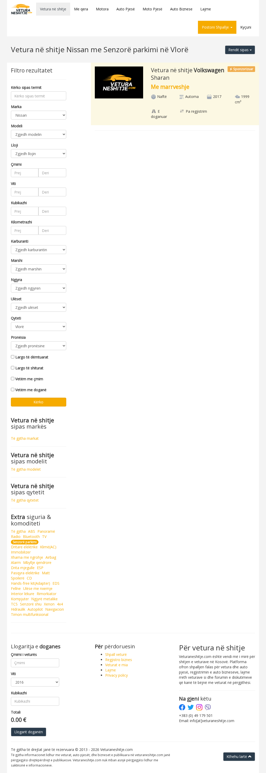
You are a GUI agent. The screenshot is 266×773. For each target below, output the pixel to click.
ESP (40, 567)
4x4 (60, 604)
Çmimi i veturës (24, 654)
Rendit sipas (239, 49)
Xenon (49, 604)
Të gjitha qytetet (25, 500)
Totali (16, 712)
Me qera (81, 8)
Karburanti (19, 241)
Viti (13, 183)
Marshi (16, 260)
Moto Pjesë (152, 8)
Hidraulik (18, 609)
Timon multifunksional (29, 614)
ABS (31, 531)
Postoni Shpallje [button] (216, 27)
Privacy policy (116, 675)
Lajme (205, 8)
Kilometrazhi (21, 221)
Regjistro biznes (118, 659)
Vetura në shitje (53, 8)
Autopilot (35, 609)
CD (29, 578)
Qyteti (16, 318)
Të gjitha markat (25, 438)
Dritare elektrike (24, 546)
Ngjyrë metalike (44, 598)
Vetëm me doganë (30, 389)
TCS (14, 604)
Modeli (16, 125)
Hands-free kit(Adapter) (30, 583)
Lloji (14, 145)
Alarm (16, 562)
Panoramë (46, 531)
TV (44, 536)
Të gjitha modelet (26, 469)
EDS (55, 583)
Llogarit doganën (28, 731)
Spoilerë (17, 578)
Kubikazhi (19, 202)
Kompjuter (20, 598)
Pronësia (18, 337)
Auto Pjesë (125, 8)
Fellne (16, 588)
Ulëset (16, 298)
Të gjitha (18, 531)
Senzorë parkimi (25, 542)
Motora (102, 8)
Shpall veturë (116, 654)
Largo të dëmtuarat (31, 357)
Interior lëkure (22, 593)
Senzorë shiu (31, 604)
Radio (16, 536)
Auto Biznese (181, 8)
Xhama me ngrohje (27, 557)
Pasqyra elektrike (25, 572)
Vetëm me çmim (29, 378)
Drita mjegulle (23, 567)
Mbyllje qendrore (37, 562)
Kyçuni (245, 27)
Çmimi (16, 164)
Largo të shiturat (29, 367)
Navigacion (54, 609)
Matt (46, 572)
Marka (16, 106)
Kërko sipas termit (26, 87)
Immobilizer (21, 552)
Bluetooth (31, 536)
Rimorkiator (46, 593)
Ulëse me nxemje (37, 588)
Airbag (50, 557)
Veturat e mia (116, 664)
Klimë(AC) (48, 546)
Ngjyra (16, 279)
